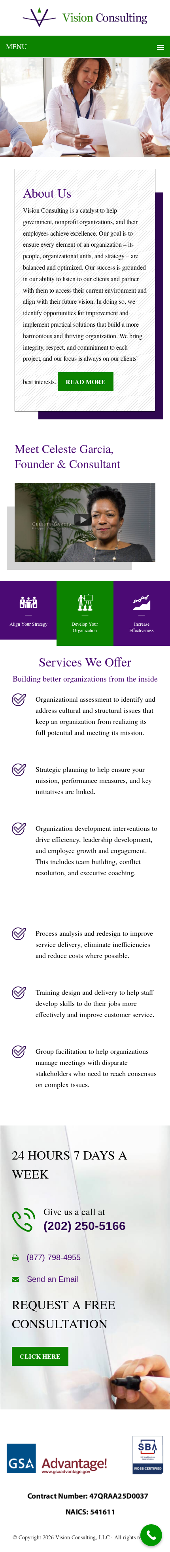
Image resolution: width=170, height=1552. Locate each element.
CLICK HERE (40, 1356)
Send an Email (52, 1279)
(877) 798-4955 (53, 1257)
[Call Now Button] (151, 1535)
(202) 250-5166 (84, 1225)
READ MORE (86, 381)
